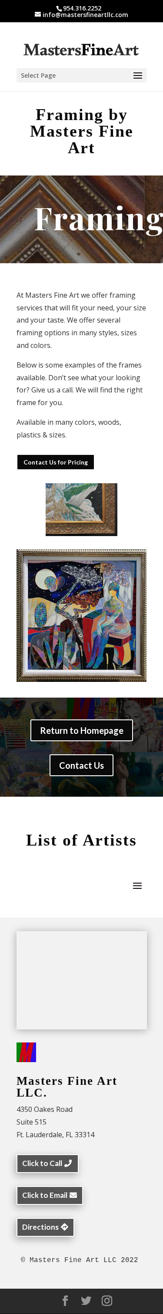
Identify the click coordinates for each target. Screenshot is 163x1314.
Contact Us (81, 765)
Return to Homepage (81, 730)
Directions (40, 1226)
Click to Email (44, 1195)
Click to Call (42, 1163)
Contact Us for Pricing (55, 462)
